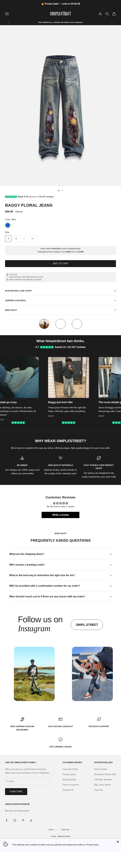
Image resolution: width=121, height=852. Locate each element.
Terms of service (71, 784)
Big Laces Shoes (102, 784)
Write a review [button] (60, 515)
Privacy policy (69, 774)
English (65, 830)
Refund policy (69, 779)
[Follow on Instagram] (14, 820)
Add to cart (60, 263)
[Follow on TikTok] (31, 820)
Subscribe (16, 791)
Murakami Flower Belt (105, 774)
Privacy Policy (92, 844)
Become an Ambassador (17, 810)
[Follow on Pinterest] (23, 820)
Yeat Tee (98, 790)
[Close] (117, 841)
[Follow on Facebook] (6, 820)
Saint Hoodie (100, 769)
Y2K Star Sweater (103, 779)
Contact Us (68, 790)
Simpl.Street (87, 624)
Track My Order (70, 769)
